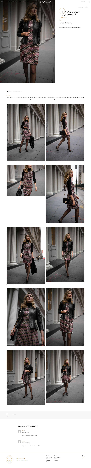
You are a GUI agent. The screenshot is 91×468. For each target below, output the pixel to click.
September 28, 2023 (26, 442)
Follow (83, 1)
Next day (86, 7)
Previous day (80, 7)
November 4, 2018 (25, 432)
